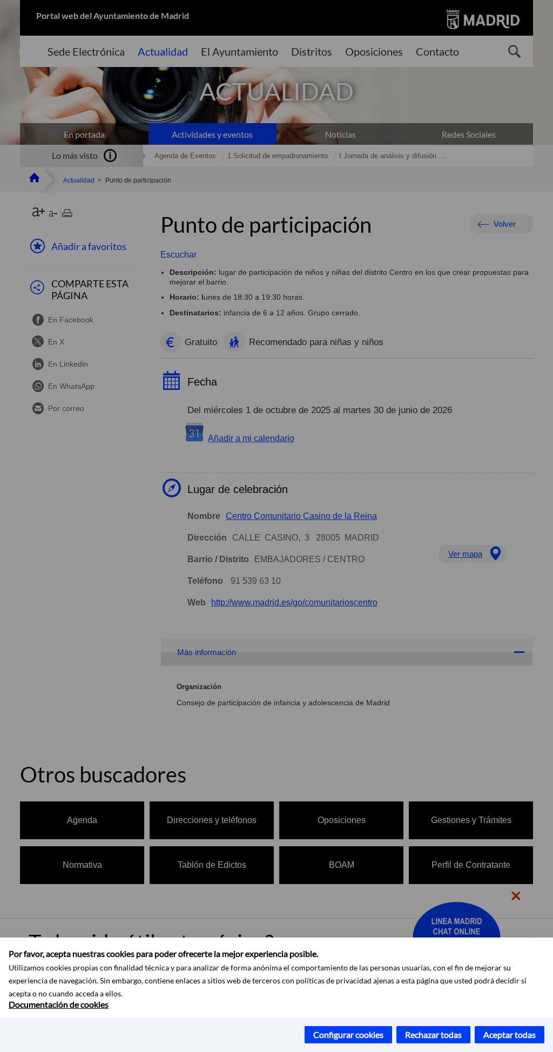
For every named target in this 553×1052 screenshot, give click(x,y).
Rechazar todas (433, 1034)
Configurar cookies (348, 1034)
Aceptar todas (509, 1034)
